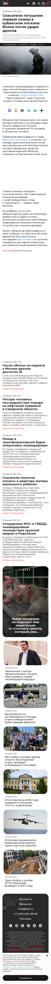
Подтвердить (25, 978)
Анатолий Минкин (21, 250)
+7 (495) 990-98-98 (25, 913)
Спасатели (23, 44)
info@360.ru (25, 908)
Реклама (25, 918)
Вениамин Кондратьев (16, 139)
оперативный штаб (31, 95)
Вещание (25, 904)
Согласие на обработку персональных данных (25, 951)
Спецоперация (10, 44)
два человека (25, 239)
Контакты (25, 899)
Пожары (33, 44)
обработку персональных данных (18, 967)
